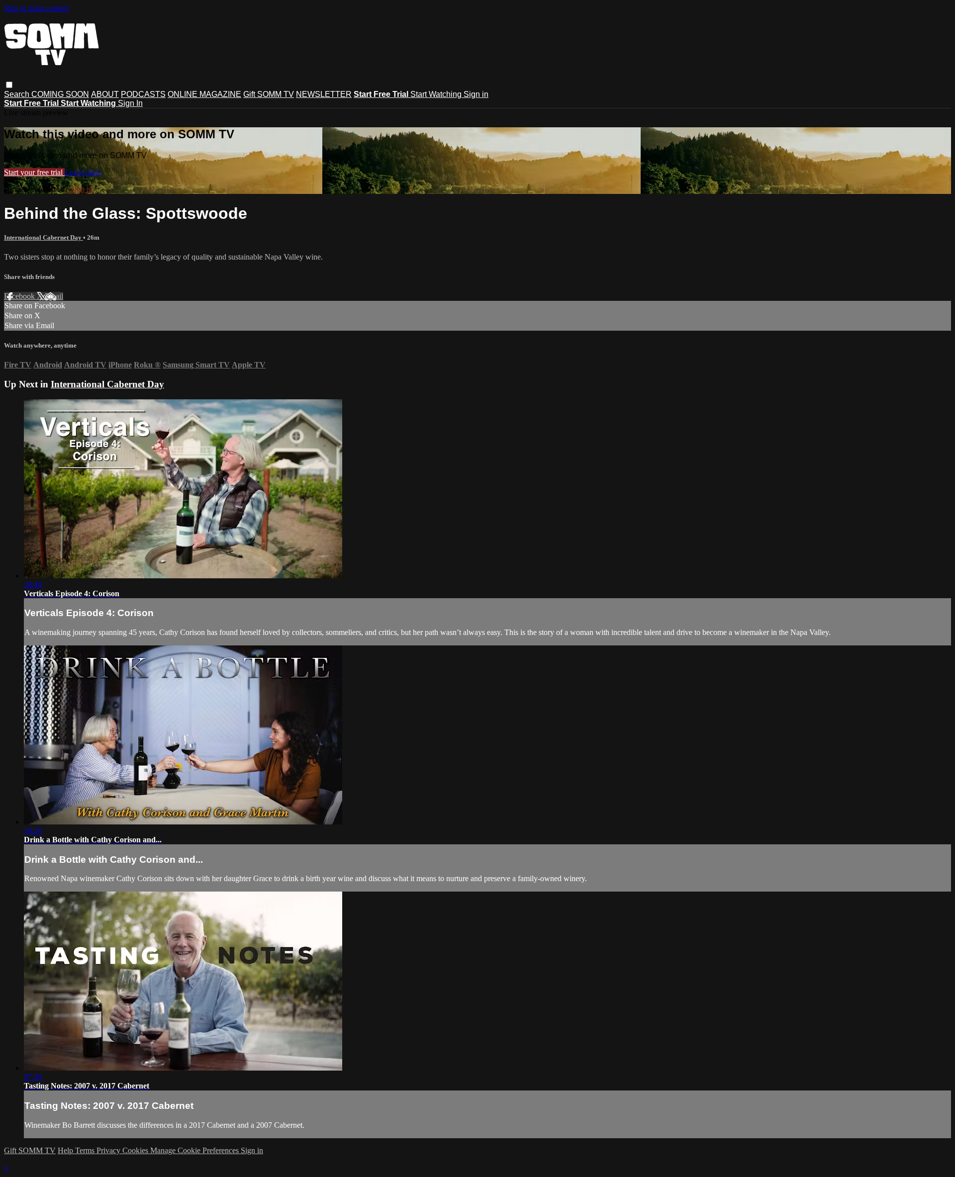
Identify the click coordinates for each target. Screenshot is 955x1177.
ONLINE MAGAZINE (204, 94)
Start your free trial (34, 172)
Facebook (20, 296)
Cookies (136, 1150)
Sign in (476, 94)
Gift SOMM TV (268, 94)
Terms (85, 1150)
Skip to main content (36, 8)
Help (66, 1150)
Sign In (130, 103)
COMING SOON (60, 94)
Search (17, 94)
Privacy (109, 1150)
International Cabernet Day (43, 237)
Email (54, 296)
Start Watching (437, 94)
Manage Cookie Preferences (195, 1150)
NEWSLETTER (324, 94)
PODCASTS (143, 94)
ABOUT (105, 94)
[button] (9, 85)
